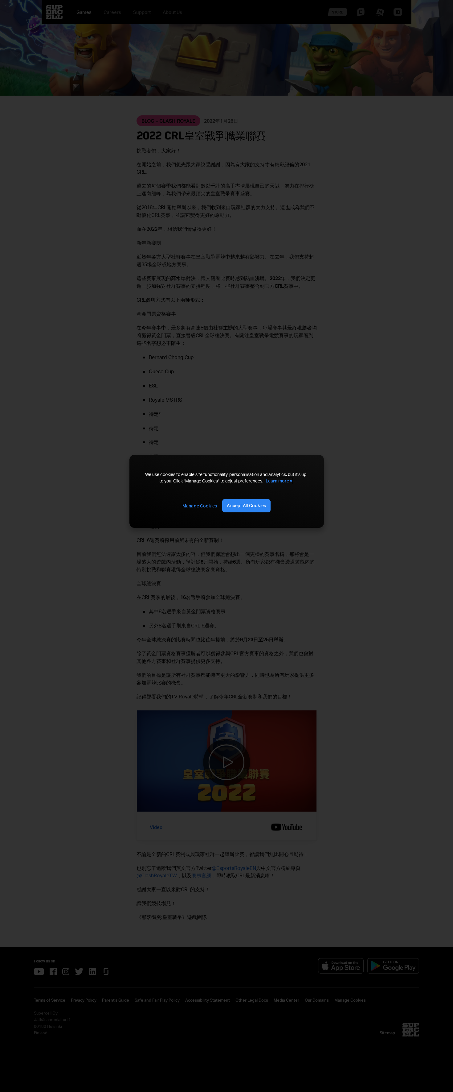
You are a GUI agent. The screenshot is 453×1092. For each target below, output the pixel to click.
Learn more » (279, 480)
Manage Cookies (199, 505)
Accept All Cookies (246, 505)
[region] (226, 491)
